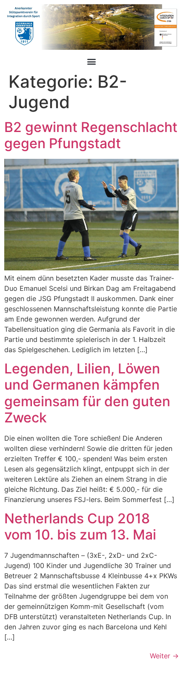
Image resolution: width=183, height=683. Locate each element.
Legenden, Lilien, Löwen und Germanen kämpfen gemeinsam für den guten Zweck (87, 393)
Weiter (164, 655)
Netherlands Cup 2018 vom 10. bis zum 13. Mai (80, 526)
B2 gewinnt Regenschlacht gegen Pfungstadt (90, 135)
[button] (92, 61)
